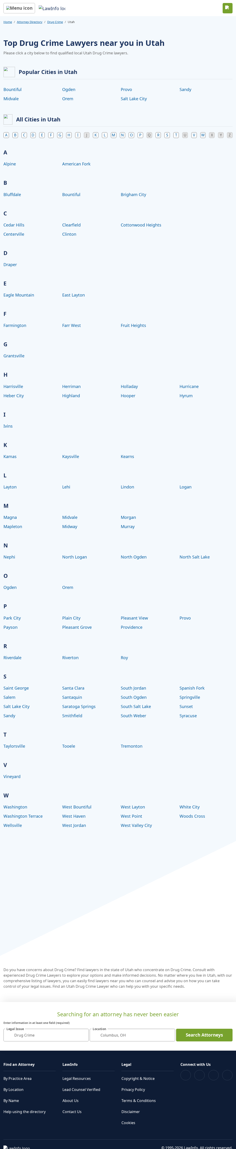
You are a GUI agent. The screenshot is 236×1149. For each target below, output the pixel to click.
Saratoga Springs (79, 706)
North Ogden (134, 557)
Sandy (185, 89)
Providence (131, 627)
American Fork (76, 164)
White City (190, 807)
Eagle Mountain (18, 295)
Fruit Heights (133, 325)
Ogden (68, 89)
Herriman (71, 386)
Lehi (66, 487)
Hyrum (186, 395)
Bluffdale (12, 194)
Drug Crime (55, 22)
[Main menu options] (19, 8)
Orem (67, 98)
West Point (131, 816)
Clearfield (71, 225)
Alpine (9, 164)
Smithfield (72, 715)
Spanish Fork (192, 688)
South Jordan (133, 688)
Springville (190, 697)
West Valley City (136, 825)
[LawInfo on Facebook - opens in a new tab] (185, 1075)
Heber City (13, 395)
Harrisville (13, 386)
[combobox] (46, 1035)
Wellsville (12, 825)
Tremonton (131, 746)
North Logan (74, 557)
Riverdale (12, 657)
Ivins (8, 426)
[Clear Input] (83, 1035)
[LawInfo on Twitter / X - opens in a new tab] (199, 1075)
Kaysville (70, 456)
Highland (71, 395)
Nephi (9, 557)
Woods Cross (192, 816)
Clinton (69, 234)
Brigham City (133, 194)
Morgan (128, 517)
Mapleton (12, 526)
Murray (128, 526)
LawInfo (70, 1064)
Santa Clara (73, 688)
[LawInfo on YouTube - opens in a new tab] (213, 1075)
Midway (69, 526)
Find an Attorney (19, 1064)
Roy (124, 657)
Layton (10, 487)
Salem (9, 697)
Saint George (16, 688)
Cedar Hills (13, 225)
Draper (10, 264)
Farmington (14, 325)
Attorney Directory (29, 22)
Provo (126, 89)
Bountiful (12, 89)
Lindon (127, 487)
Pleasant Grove (77, 627)
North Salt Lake (195, 557)
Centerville (13, 234)
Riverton (70, 657)
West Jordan (74, 825)
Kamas (10, 456)
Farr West (71, 325)
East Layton (73, 295)
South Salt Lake (136, 706)
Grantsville (13, 355)
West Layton (133, 807)
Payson (10, 627)
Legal (126, 1064)
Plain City (71, 618)
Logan (186, 487)
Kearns (127, 456)
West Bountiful (76, 807)
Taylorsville (14, 746)
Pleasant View (134, 618)
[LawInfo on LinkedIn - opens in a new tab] (227, 1075)
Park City (12, 618)
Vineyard (12, 776)
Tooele (68, 746)
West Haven (74, 816)
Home (7, 22)
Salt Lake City (134, 98)
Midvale (11, 98)
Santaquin (72, 697)
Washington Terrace (23, 816)
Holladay (129, 386)
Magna (10, 517)
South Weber (133, 715)
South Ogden (134, 697)
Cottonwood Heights (141, 225)
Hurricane (189, 386)
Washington (15, 807)
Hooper (128, 395)
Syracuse (188, 715)
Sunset (186, 706)
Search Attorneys (204, 1035)
